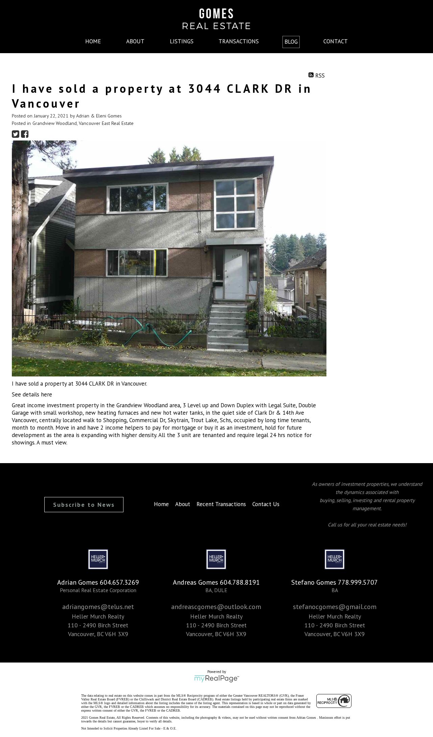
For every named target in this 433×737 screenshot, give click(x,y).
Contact (335, 41)
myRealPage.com (217, 679)
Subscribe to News (84, 504)
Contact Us (265, 504)
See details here (32, 394)
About (135, 41)
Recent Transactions (221, 504)
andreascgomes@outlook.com (216, 606)
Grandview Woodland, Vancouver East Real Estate (83, 123)
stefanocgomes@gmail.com (335, 606)
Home (93, 41)
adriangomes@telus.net (98, 606)
